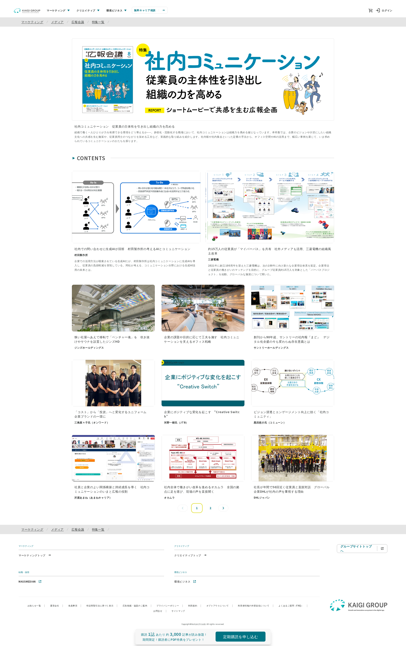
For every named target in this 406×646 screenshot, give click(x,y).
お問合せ (159, 610)
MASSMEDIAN (27, 581)
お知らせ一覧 (36, 605)
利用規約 (194, 605)
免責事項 (74, 605)
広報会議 (77, 22)
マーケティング (32, 22)
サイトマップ (178, 610)
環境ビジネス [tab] (114, 10)
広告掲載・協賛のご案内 (137, 605)
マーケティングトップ (32, 555)
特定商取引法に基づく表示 (102, 605)
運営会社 (56, 605)
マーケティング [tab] (56, 10)
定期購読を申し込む (240, 636)
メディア (57, 22)
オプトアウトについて (219, 605)
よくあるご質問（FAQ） (292, 605)
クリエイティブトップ (187, 555)
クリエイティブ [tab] (86, 10)
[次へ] (223, 508)
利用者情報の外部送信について (255, 605)
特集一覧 (98, 22)
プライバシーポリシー (169, 605)
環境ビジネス (182, 581)
